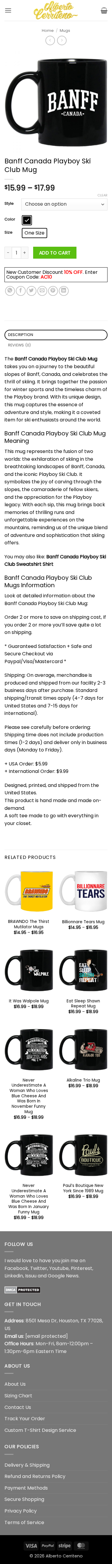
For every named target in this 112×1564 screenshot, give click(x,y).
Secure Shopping (24, 1499)
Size (8, 232)
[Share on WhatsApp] (10, 291)
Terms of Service (24, 1522)
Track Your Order (24, 1418)
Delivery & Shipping (27, 1465)
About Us (15, 1384)
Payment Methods (26, 1488)
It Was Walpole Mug (29, 1001)
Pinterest (81, 1268)
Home (48, 30)
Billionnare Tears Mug (83, 922)
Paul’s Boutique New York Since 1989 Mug (83, 1188)
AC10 (46, 277)
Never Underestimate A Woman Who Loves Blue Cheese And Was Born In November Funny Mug (29, 1096)
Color (9, 219)
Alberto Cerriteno (64, 1556)
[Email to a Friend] (42, 291)
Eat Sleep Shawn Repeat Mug (83, 1004)
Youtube (59, 1268)
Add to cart (55, 253)
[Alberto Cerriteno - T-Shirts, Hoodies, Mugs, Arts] (56, 10)
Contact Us (17, 1407)
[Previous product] (61, 40)
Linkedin (13, 1275)
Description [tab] (20, 334)
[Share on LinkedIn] (64, 291)
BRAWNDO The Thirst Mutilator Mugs (28, 924)
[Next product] (50, 40)
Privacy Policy (20, 1510)
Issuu (30, 1275)
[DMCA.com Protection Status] (22, 1289)
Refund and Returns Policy (34, 1476)
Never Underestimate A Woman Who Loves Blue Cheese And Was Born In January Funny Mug (28, 1199)
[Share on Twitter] (31, 291)
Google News (63, 1275)
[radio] (26, 220)
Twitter (38, 1268)
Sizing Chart (18, 1395)
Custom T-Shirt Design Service (40, 1430)
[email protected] (46, 1336)
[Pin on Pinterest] (53, 291)
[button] (8, 10)
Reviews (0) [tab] (19, 345)
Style (9, 203)
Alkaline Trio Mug (83, 1080)
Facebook (16, 1268)
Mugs (65, 30)
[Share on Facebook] (21, 291)
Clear (102, 195)
